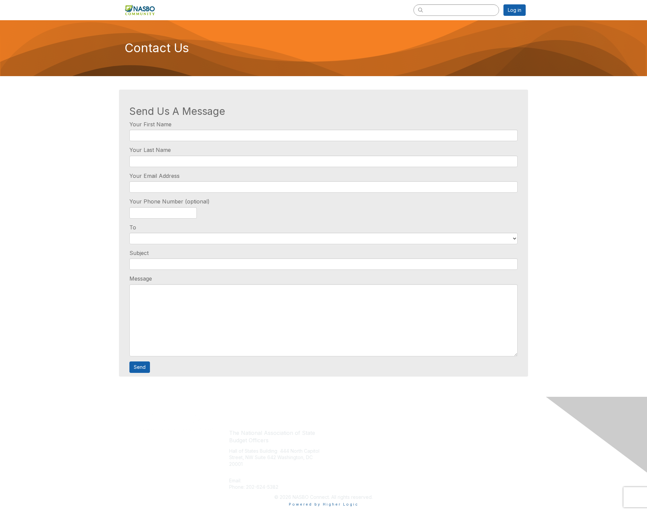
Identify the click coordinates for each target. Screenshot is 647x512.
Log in (514, 10)
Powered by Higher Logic (324, 504)
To (132, 227)
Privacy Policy (439, 432)
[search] (420, 9)
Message (140, 278)
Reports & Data (343, 462)
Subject (139, 253)
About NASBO (341, 432)
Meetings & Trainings (349, 442)
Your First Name (150, 124)
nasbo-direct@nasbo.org (271, 480)
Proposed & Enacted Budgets (359, 452)
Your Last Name (150, 150)
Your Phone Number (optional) (169, 201)
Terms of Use (439, 442)
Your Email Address (154, 175)
